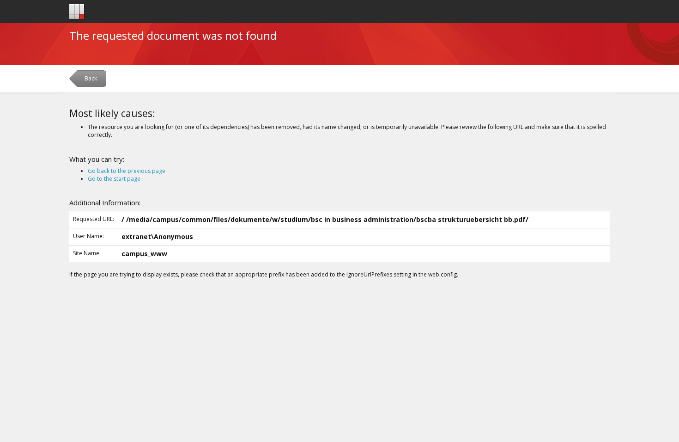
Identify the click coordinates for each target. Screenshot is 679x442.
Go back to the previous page (126, 171)
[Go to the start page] (77, 11)
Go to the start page (114, 179)
